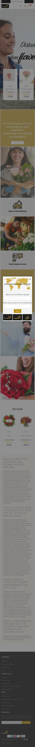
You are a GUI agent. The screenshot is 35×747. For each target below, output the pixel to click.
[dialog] (17, 373)
